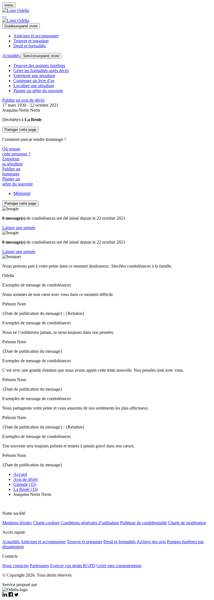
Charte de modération (187, 522)
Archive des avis (151, 541)
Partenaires (39, 565)
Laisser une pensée (18, 227)
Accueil (20, 474)
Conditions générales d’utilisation (89, 522)
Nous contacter (15, 565)
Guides (21, 26)
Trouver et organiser (31, 40)
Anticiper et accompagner (36, 35)
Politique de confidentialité (143, 522)
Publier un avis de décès (23, 100)
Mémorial (21, 193)
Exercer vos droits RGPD (72, 565)
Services (41, 56)
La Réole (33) (25, 489)
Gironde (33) (24, 484)
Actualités (11, 55)
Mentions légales (17, 522)
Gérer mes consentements (118, 565)
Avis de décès (25, 479)
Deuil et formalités (29, 45)
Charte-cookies (46, 522)
